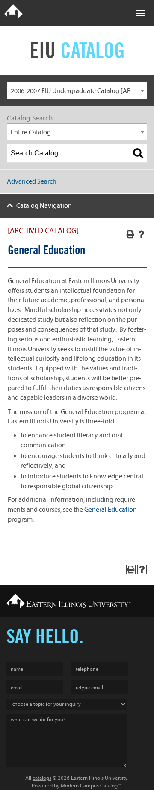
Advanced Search (31, 181)
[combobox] (77, 90)
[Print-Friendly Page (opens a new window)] (130, 234)
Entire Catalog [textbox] (31, 132)
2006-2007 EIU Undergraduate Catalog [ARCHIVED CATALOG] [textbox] (79, 91)
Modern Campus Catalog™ (91, 785)
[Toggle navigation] (139, 13)
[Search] (138, 153)
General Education (110, 509)
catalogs (42, 778)
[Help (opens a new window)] (141, 234)
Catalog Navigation (44, 206)
